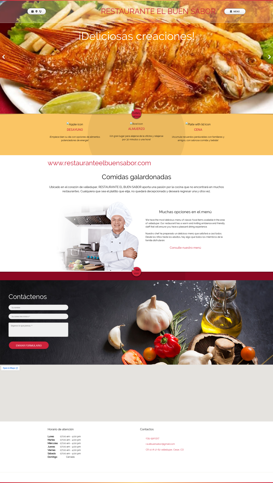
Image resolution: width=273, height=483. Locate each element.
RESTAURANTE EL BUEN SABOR (158, 11)
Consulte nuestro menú (185, 247)
